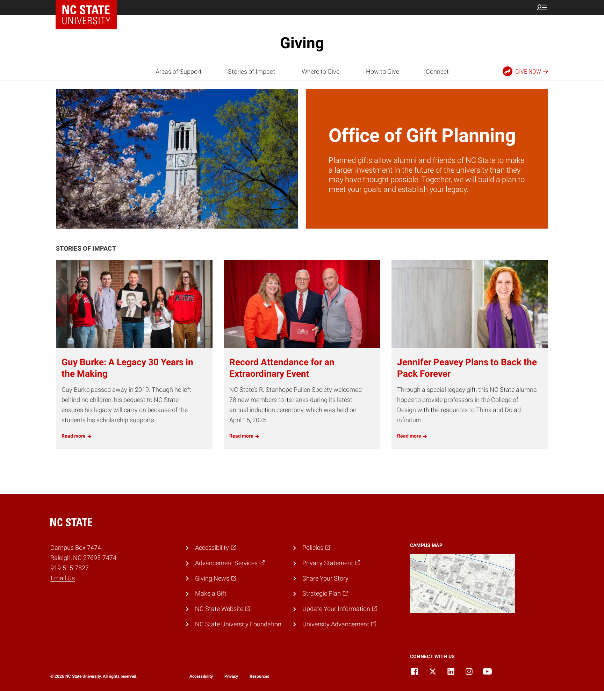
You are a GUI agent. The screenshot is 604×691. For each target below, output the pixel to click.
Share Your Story (325, 578)
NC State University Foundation (238, 624)
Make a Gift (210, 593)
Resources (259, 676)
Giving (302, 43)
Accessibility (201, 676)
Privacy (231, 676)
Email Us (63, 578)
